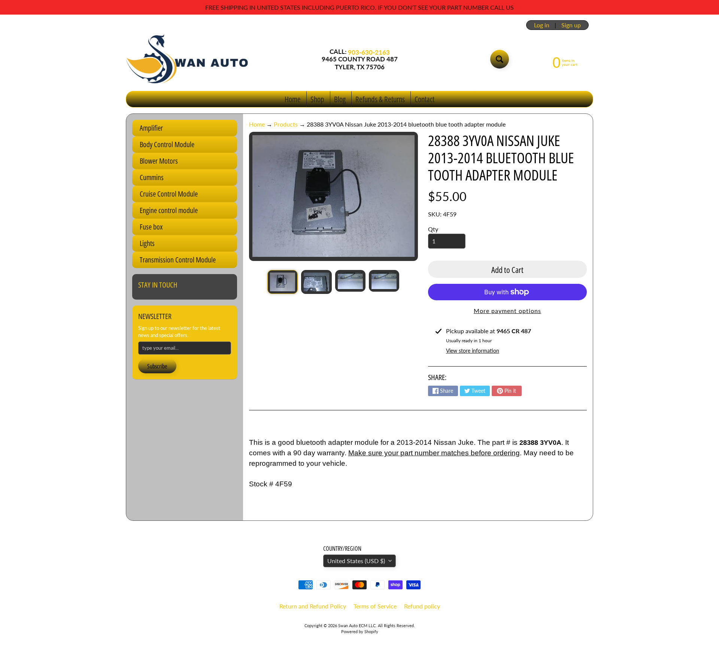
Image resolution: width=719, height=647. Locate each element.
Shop (317, 99)
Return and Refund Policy (312, 606)
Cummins (152, 177)
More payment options (507, 310)
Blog (340, 99)
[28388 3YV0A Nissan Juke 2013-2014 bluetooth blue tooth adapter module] (282, 282)
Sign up (571, 25)
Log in (541, 25)
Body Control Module (167, 144)
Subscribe (157, 366)
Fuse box (151, 227)
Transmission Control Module (178, 260)
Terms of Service (375, 606)
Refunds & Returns (380, 99)
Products (286, 124)
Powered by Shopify (359, 631)
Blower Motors (159, 161)
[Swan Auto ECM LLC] (187, 59)
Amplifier (151, 128)
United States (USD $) (356, 560)
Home (293, 99)
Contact (424, 99)
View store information (472, 350)
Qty (433, 229)
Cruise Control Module (169, 194)
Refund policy (422, 606)
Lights (147, 243)
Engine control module (169, 210)
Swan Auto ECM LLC (357, 625)
